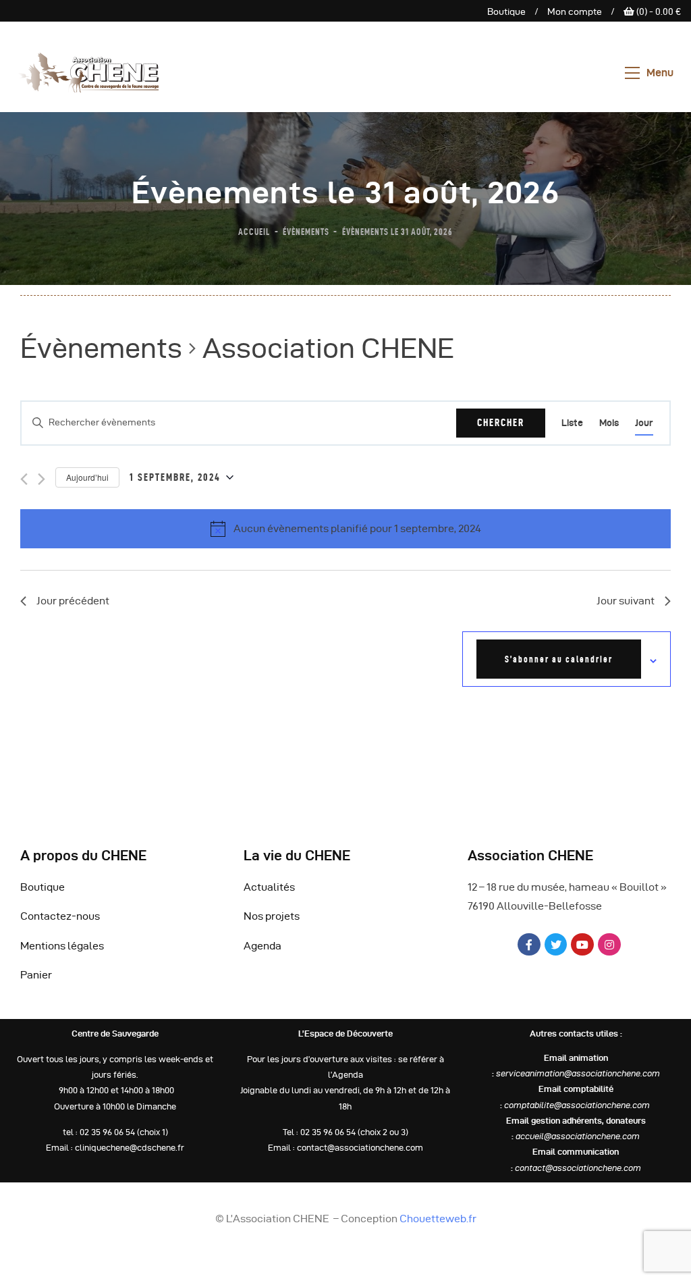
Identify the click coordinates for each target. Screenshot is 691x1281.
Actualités (269, 887)
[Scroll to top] (664, 1267)
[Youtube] (582, 944)
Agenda (262, 945)
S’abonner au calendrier (559, 659)
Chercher (500, 422)
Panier (36, 975)
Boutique (506, 12)
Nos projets (272, 916)
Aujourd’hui (87, 477)
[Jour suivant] (41, 479)
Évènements (306, 231)
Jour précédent (72, 600)
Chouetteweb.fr (437, 1218)
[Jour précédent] (24, 479)
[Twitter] (556, 944)
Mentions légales (62, 945)
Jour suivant (626, 600)
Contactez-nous (60, 916)
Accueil (254, 231)
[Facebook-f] (529, 944)
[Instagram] (609, 944)
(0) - (657, 12)
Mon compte (574, 12)
